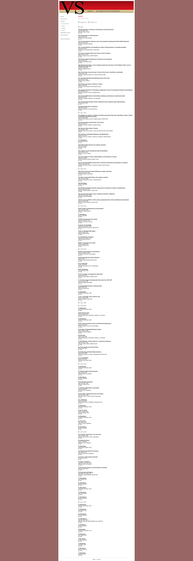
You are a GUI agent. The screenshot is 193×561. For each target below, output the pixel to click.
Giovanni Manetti (87, 331)
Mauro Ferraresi (87, 325)
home (79, 18)
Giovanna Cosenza (87, 221)
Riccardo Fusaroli (87, 165)
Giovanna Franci (87, 265)
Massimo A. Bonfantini (88, 315)
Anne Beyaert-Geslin (96, 86)
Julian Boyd (96, 436)
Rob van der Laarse (88, 130)
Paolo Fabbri (86, 276)
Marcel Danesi (86, 239)
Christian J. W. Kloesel (99, 315)
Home (62, 16)
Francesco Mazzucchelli (99, 74)
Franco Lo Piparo (87, 136)
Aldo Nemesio (93, 109)
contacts (98, 559)
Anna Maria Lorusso (88, 118)
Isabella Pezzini (86, 68)
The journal (64, 19)
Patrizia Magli (91, 521)
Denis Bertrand (86, 86)
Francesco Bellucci (87, 124)
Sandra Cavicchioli (87, 299)
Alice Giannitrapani (87, 37)
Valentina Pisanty (87, 159)
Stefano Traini (95, 159)
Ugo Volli (85, 521)
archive (83, 18)
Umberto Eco (86, 354)
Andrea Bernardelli (87, 282)
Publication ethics (65, 32)
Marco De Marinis (87, 373)
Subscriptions (64, 35)
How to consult (65, 23)
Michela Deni (86, 233)
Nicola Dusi (85, 254)
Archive (63, 21)
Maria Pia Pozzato (87, 227)
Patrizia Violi (96, 49)
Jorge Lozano (86, 55)
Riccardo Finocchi (87, 92)
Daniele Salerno (94, 55)
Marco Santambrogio (95, 354)
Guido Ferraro (86, 109)
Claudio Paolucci (97, 118)
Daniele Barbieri (87, 211)
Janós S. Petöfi (86, 396)
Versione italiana (65, 39)
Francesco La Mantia (97, 136)
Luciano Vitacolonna (96, 396)
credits (93, 559)
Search (63, 30)
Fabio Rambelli (86, 260)
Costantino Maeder (87, 98)
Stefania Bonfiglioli (87, 196)
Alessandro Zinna (87, 360)
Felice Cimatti (86, 32)
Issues (63, 26)
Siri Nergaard (92, 254)
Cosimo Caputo (86, 153)
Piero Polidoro (86, 80)
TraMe (84, 147)
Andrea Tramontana (88, 173)
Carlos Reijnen (109, 130)
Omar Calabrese (87, 390)
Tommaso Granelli (96, 165)
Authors (63, 28)
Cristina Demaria (87, 202)
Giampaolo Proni (98, 402)
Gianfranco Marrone (88, 43)
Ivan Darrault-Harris (88, 49)
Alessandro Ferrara (87, 436)
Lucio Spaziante (96, 98)
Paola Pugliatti (94, 325)
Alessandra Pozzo (87, 61)
